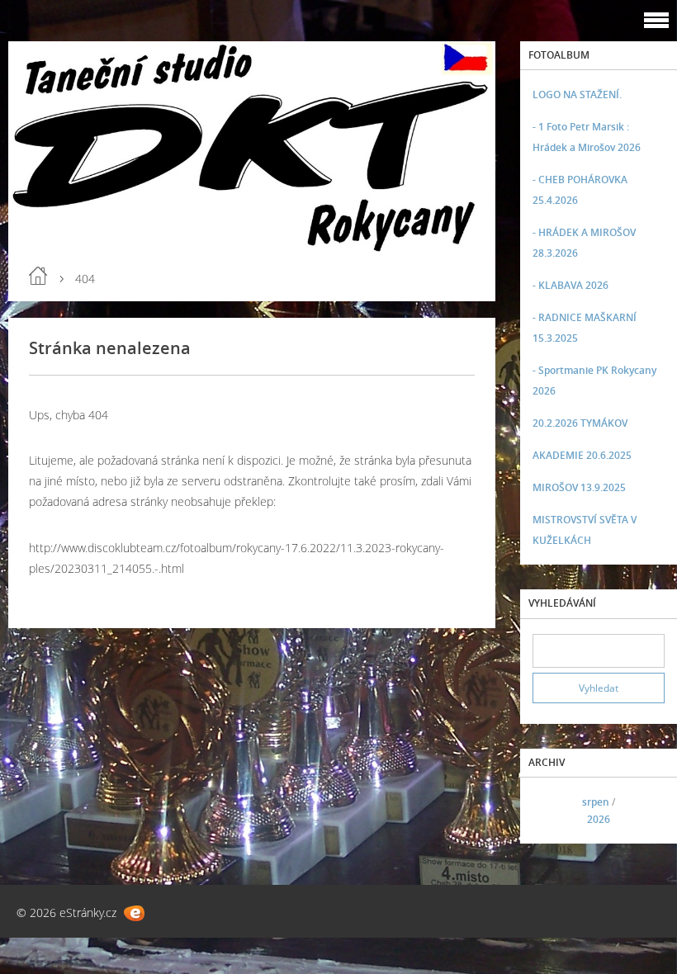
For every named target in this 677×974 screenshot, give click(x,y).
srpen (595, 802)
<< (550, 811)
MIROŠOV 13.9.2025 (579, 487)
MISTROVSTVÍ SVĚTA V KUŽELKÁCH (585, 530)
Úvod (38, 276)
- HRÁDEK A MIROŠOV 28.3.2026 (584, 242)
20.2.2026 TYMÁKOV (580, 423)
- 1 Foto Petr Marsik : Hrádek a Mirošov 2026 (587, 137)
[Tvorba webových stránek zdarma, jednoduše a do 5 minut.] (134, 913)
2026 (598, 819)
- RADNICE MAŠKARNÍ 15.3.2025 (585, 327)
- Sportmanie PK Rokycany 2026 (594, 380)
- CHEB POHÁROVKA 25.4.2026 (580, 190)
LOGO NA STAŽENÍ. (577, 94)
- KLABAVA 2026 (570, 285)
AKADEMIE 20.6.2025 (582, 455)
